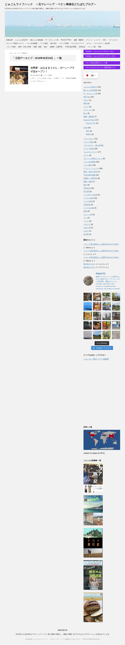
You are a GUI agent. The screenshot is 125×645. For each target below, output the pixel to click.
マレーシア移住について (15, 43)
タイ (85, 218)
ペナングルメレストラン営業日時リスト (100, 67)
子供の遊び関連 (70, 47)
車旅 (99, 47)
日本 (104, 40)
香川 (87, 131)
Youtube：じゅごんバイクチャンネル (99, 51)
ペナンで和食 (64, 43)
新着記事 (9, 40)
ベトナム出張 (88, 198)
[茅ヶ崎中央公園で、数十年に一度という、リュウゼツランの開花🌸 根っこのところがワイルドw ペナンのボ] (116, 297)
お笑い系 (86, 228)
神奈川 (88, 134)
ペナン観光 (44, 43)
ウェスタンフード (77, 43)
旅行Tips (53, 43)
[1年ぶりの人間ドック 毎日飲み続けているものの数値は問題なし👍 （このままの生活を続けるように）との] (116, 335)
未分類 (86, 234)
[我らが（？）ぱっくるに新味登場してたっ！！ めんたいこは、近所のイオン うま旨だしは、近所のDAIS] (106, 325)
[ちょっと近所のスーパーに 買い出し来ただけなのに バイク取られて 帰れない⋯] (87, 297)
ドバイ (86, 221)
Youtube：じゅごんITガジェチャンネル (100, 56)
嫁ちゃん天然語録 (36, 40)
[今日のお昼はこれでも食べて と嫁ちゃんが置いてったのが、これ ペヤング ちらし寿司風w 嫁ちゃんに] (87, 316)
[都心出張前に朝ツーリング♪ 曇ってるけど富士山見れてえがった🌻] (87, 335)
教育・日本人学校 (24, 47)
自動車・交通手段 (56, 47)
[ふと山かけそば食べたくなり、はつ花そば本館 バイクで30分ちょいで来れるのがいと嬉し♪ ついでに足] (97, 325)
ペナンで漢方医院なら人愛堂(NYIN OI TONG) (101, 244)
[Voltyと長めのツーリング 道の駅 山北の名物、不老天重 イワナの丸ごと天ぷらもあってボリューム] (97, 335)
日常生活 (82, 47)
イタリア (86, 224)
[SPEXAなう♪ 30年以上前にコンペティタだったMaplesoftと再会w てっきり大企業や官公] (116, 325)
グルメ (86, 100)
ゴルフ (86, 231)
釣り (85, 113)
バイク (86, 107)
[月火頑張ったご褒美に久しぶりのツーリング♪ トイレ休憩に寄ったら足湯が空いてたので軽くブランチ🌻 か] (106, 306)
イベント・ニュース (93, 40)
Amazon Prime (66, 40)
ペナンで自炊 (11, 47)
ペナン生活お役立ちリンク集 (96, 63)
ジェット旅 (92, 47)
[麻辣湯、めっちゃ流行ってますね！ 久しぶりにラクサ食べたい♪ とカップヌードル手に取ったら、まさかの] (97, 306)
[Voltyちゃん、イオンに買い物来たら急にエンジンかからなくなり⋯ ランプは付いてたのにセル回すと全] (116, 316)
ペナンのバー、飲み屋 (102, 43)
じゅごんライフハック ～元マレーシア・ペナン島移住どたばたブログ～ (50, 4)
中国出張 (86, 205)
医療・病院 (38, 47)
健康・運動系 (78, 40)
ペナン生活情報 (31, 43)
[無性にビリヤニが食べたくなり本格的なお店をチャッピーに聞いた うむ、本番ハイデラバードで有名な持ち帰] (97, 297)
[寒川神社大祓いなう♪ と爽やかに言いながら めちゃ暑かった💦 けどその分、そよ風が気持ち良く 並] (97, 316)
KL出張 (86, 191)
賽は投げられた (89, 264)
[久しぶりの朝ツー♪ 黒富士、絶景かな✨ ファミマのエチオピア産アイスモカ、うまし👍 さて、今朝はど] (87, 306)
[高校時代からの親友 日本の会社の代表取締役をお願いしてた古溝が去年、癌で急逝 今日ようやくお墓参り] (106, 335)
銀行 (45, 47)
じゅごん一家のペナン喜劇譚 (96, 359)
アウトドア (87, 110)
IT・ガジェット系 (52, 40)
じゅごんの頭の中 (21, 40)
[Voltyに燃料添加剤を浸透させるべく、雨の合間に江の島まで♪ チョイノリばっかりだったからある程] (116, 306)
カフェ (89, 43)
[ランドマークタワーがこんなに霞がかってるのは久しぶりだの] (106, 316)
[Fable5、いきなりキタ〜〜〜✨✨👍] (87, 325)
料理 (85, 103)
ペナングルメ (113, 40)
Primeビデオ (91, 123)
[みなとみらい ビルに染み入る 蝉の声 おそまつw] (106, 297)
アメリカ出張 (88, 208)
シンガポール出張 (90, 195)
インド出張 (87, 201)
